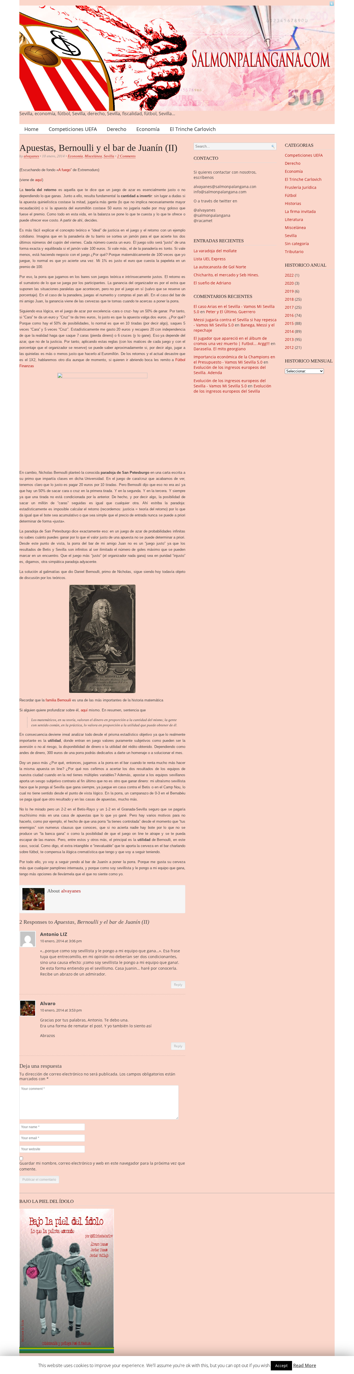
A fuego (64, 170)
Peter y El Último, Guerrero (230, 311)
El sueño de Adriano (212, 282)
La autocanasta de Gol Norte (220, 266)
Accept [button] (281, 1365)
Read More (304, 1365)
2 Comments (126, 156)
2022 (289, 275)
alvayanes (31, 156)
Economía (148, 129)
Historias (293, 203)
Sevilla (109, 156)
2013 (289, 339)
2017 (289, 307)
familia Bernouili (58, 700)
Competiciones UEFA (73, 129)
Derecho (116, 129)
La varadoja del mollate (215, 250)
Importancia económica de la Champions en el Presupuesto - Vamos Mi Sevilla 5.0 (234, 359)
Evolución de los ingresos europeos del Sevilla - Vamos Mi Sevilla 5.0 (230, 383)
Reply (178, 984)
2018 (289, 299)
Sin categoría (297, 243)
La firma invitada (300, 211)
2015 (289, 323)
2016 (289, 315)
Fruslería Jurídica (300, 187)
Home (31, 129)
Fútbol (290, 195)
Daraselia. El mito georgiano (220, 348)
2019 (289, 291)
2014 (289, 331)
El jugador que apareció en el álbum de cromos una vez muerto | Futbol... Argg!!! (232, 341)
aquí (38, 180)
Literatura (294, 219)
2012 (289, 347)
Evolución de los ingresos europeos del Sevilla (232, 388)
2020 (289, 283)
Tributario (294, 251)
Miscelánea (93, 156)
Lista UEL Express (210, 258)
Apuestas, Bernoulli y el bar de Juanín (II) (98, 148)
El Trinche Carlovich (193, 129)
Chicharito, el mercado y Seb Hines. (226, 274)
